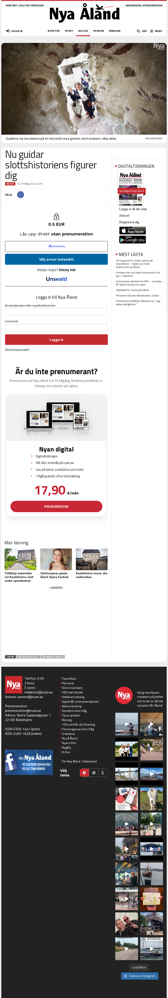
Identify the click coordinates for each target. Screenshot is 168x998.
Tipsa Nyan (69, 678)
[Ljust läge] (93, 773)
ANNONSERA (133, 5)
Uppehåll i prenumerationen (80, 701)
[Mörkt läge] (103, 773)
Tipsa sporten (71, 715)
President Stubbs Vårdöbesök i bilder (137, 295)
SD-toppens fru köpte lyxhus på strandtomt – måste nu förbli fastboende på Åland (134, 263)
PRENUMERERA (152, 5)
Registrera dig (129, 222)
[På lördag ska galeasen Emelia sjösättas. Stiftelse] (151, 923)
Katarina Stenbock (53, 656)
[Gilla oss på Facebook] (29, 762)
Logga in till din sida (133, 209)
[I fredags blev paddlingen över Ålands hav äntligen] (126, 724)
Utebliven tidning (73, 697)
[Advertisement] (56, 621)
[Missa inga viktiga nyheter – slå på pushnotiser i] (126, 799)
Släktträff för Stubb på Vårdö (132, 290)
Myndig (67, 720)
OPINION (98, 31)
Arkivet (124, 215)
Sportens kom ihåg (74, 710)
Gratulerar (68, 733)
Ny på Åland (69, 738)
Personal (68, 683)
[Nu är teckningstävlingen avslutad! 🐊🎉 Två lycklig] (151, 898)
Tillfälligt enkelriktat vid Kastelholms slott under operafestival (19, 577)
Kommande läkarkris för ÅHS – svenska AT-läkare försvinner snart (138, 283)
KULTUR (83, 31)
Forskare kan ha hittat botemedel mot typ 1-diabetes (138, 274)
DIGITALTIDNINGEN (31, 5)
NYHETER (54, 31)
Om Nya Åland (71, 761)
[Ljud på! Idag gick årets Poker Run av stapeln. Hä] (151, 948)
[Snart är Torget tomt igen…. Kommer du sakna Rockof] (151, 824)
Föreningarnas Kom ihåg (78, 729)
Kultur (10, 183)
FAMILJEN (115, 31)
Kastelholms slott (28, 656)
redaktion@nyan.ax (38, 692)
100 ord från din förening (78, 724)
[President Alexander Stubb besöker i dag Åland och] (151, 749)
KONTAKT (12, 5)
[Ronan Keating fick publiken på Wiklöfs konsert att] (126, 849)
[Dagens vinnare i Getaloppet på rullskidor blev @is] (126, 948)
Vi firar (66, 752)
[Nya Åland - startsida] (85, 24)
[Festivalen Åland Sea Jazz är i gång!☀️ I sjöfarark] (151, 724)
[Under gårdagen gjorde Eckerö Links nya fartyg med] (151, 774)
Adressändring (71, 706)
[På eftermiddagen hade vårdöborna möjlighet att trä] (126, 749)
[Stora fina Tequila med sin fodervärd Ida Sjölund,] (151, 799)
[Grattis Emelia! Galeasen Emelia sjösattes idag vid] (151, 873)
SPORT (69, 31)
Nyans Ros (69, 743)
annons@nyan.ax (30, 696)
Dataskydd (90, 761)
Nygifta (66, 747)
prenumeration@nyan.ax (23, 710)
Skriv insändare (72, 687)
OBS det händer (72, 692)
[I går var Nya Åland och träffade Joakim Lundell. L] (126, 923)
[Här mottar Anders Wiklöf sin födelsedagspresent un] (126, 873)
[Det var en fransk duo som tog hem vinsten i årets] (126, 774)
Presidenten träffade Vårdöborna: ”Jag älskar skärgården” (138, 302)
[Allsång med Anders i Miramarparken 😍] (151, 849)
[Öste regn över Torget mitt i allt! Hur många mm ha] (126, 898)
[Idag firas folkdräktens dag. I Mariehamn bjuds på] (126, 824)
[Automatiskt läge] (84, 773)
